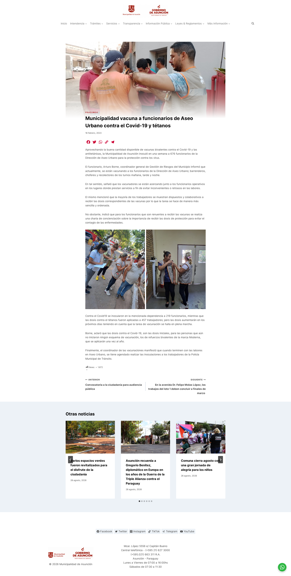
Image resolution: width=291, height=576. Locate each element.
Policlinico (91, 112)
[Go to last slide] (70, 459)
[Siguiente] (220, 459)
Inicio (64, 23)
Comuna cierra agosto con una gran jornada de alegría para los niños (200, 465)
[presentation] (90, 437)
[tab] (139, 501)
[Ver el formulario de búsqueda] (253, 23)
